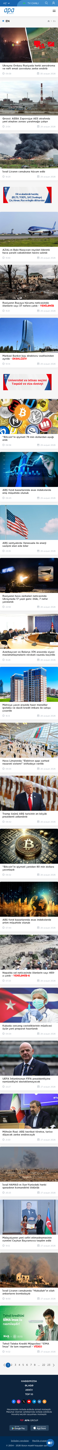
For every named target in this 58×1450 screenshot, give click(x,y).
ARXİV (29, 1389)
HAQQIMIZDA (29, 1381)
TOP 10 (29, 1394)
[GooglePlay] (18, 1428)
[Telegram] (34, 1402)
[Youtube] (29, 1402)
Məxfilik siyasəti (39, 1440)
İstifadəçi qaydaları (20, 1440)
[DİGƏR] (53, 11)
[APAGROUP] (29, 1420)
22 (43, 1364)
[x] (24, 1402)
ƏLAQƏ (29, 1385)
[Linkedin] (39, 1402)
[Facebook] (14, 1402)
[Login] (53, 3)
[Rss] (44, 1402)
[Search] (46, 3)
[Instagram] (19, 1402)
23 (48, 1364)
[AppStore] (39, 1428)
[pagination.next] (54, 1365)
